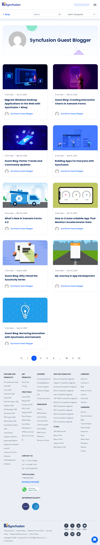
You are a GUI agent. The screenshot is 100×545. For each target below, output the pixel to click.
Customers (85, 383)
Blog (82, 387)
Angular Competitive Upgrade (64, 383)
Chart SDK (7, 390)
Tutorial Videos (86, 424)
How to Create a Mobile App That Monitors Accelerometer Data (75, 220)
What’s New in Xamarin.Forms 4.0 (23, 220)
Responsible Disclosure (18, 534)
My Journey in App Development (75, 275)
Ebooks (39, 409)
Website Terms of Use (36, 531)
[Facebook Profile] (66, 526)
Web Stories (41, 432)
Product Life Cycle (43, 398)
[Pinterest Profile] (66, 534)
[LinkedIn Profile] (78, 526)
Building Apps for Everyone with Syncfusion (74, 162)
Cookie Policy (21, 531)
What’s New (85, 439)
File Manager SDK (10, 409)
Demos (83, 412)
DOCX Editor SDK (10, 421)
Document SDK (9, 413)
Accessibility (41, 428)
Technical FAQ (42, 421)
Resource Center (43, 440)
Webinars (40, 436)
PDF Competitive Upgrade (63, 410)
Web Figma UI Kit (60, 447)
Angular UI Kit (59, 443)
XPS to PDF (26, 408)
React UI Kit (58, 435)
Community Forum (44, 379)
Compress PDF (27, 404)
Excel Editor (26, 424)
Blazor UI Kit (58, 439)
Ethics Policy (34, 534)
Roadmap (84, 443)
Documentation (86, 416)
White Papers (42, 413)
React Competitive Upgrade (64, 390)
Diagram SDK (9, 405)
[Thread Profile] (78, 534)
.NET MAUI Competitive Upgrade (65, 398)
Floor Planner (27, 416)
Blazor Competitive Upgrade (64, 379)
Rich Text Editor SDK (11, 402)
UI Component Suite (11, 382)
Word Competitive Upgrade (63, 414)
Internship (84, 398)
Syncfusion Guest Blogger (21, 113)
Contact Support (43, 387)
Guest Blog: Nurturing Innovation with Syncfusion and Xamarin (25, 335)
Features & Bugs (43, 390)
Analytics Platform (10, 437)
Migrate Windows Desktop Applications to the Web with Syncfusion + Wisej (22, 103)
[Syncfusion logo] (11, 4)
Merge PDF (26, 401)
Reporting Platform (11, 440)
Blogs (7, 14)
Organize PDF (27, 412)
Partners (84, 402)
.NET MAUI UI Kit (60, 431)
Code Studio (8, 433)
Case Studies (41, 417)
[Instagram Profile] (72, 534)
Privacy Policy (9, 531)
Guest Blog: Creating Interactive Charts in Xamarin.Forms (75, 101)
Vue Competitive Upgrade (63, 394)
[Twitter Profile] (72, 526)
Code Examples (42, 425)
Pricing (24, 386)
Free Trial (25, 382)
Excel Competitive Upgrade (63, 418)
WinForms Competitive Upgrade (65, 402)
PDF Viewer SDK (9, 417)
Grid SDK (7, 386)
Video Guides (85, 427)
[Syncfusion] (14, 525)
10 (67, 358)
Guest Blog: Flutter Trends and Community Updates (23, 162)
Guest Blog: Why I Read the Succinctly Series (21, 277)
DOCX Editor (26, 420)
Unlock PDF (26, 397)
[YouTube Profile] (85, 526)
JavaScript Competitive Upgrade (65, 387)
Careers (84, 394)
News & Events (86, 390)
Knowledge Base (43, 383)
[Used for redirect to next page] (73, 358)
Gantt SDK (7, 398)
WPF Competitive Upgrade (63, 406)
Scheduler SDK (9, 394)
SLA (38, 394)
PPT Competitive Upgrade (63, 422)
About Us (84, 379)
